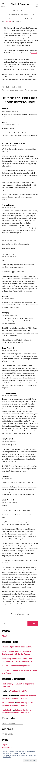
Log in (4, 745)
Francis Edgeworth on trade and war (17, 647)
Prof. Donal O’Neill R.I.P (19, 691)
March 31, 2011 (29, 14)
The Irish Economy (20, 4)
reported (34, 53)
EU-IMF (7, 90)
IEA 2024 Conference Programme (16, 666)
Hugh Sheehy (7, 684)
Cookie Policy (7, 757)
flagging (9, 21)
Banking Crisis (16, 87)
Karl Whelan (15, 14)
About (4, 636)
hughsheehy (7, 710)
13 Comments (32, 90)
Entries (7, 748)
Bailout (8, 87)
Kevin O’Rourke (8, 703)
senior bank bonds (16, 90)
